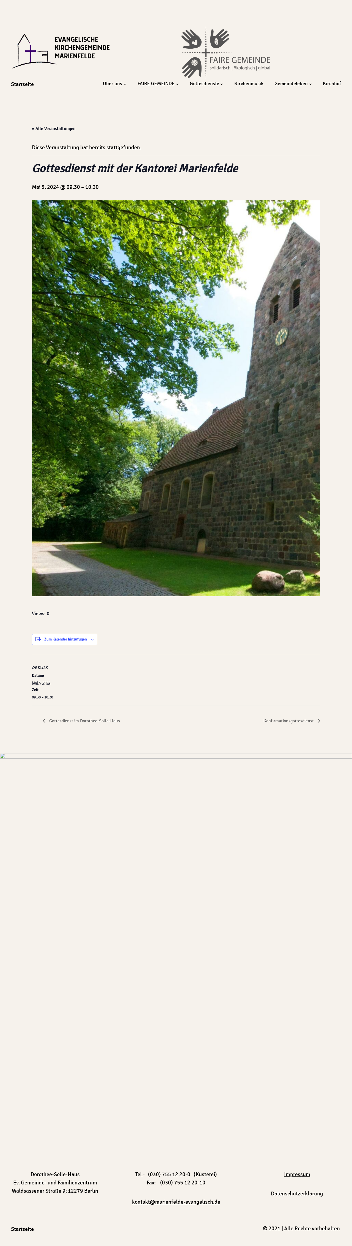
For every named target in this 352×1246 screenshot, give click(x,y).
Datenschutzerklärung (297, 1193)
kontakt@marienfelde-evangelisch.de (176, 1202)
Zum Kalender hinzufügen (65, 639)
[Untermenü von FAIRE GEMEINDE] (177, 83)
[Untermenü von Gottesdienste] (221, 83)
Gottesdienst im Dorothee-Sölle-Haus (84, 721)
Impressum (297, 1174)
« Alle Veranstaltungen (54, 128)
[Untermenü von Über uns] (125, 83)
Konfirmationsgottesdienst (289, 721)
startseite (22, 84)
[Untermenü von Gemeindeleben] (310, 83)
